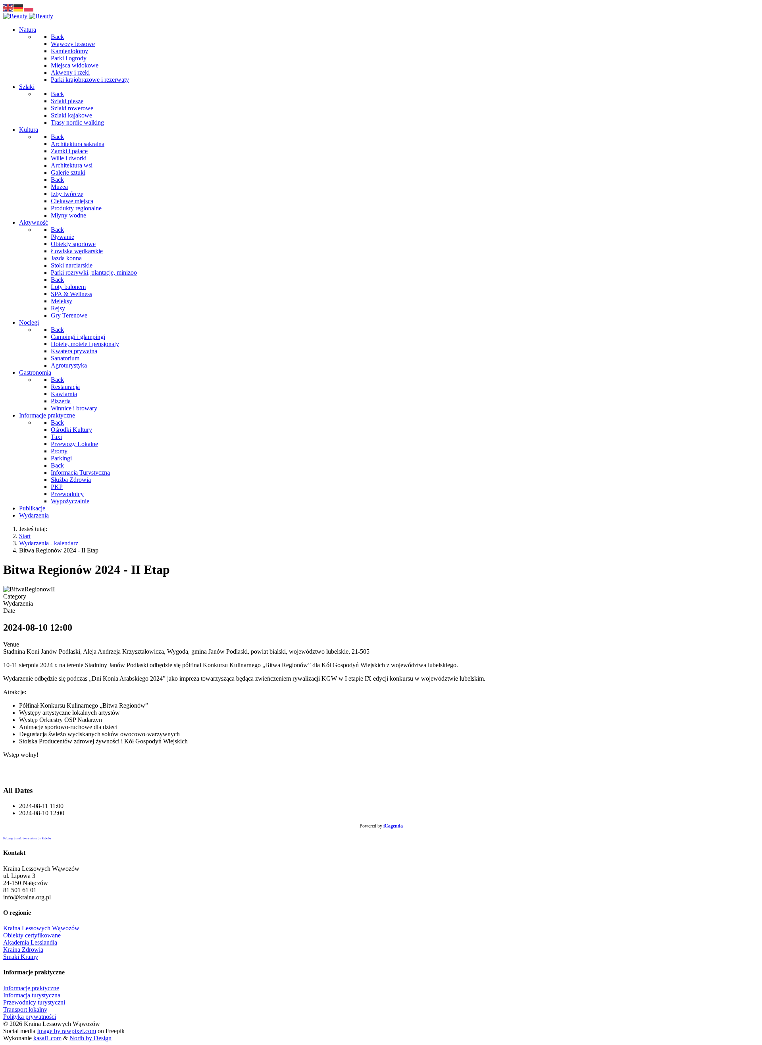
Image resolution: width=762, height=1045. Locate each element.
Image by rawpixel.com (66, 1031)
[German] (18, 7)
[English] (8, 7)
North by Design (90, 1038)
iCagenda (393, 826)
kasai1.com (47, 1038)
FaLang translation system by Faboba (27, 838)
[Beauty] (28, 16)
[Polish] (29, 7)
